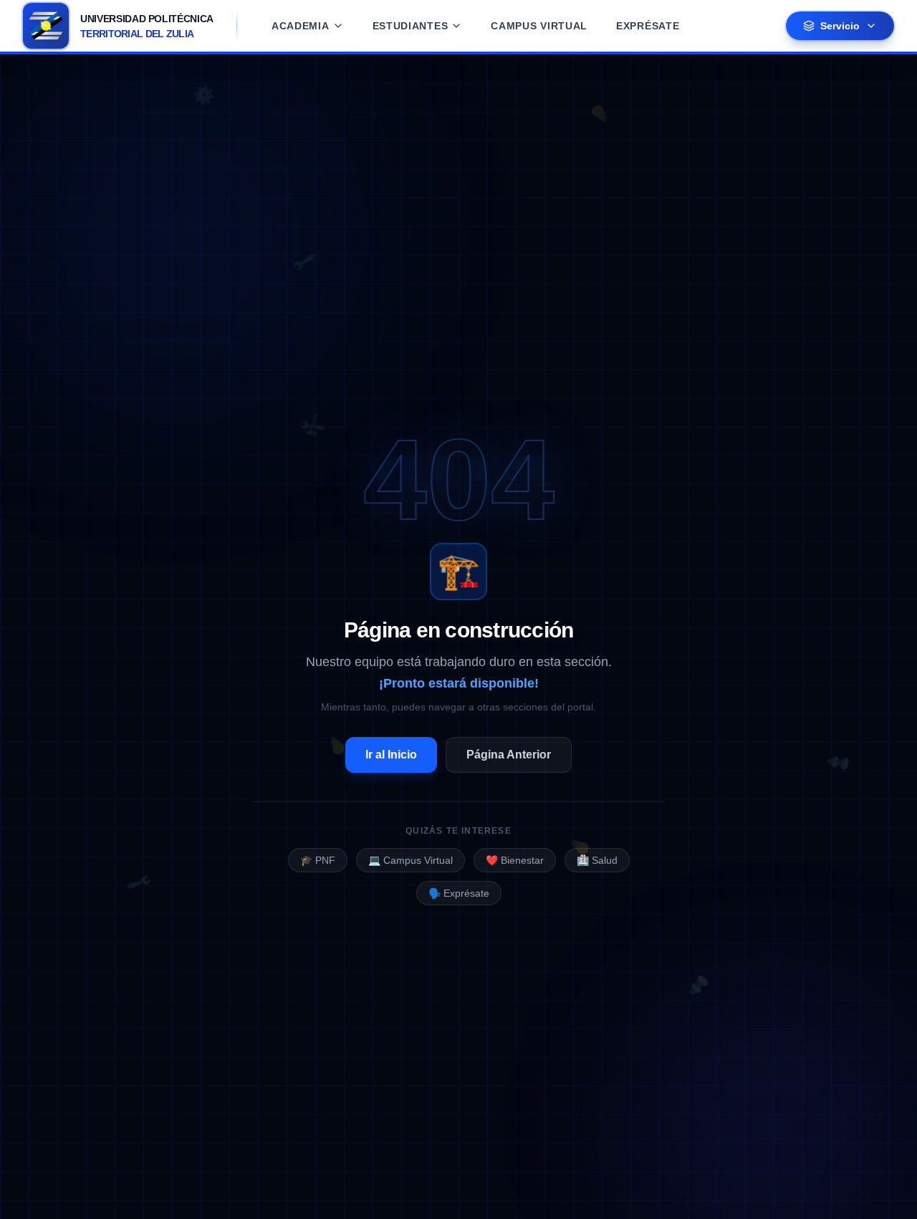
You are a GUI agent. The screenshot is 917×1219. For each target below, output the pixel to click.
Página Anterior (508, 754)
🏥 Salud (597, 860)
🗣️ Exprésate (458, 893)
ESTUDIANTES (410, 26)
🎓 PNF (317, 860)
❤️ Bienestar (515, 860)
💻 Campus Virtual (410, 860)
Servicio (840, 26)
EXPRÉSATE (647, 26)
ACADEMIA (301, 26)
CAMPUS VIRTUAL (539, 26)
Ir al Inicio (391, 754)
